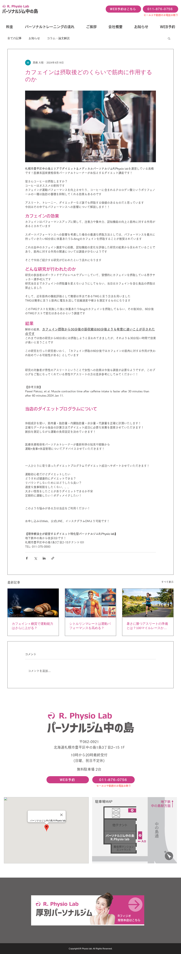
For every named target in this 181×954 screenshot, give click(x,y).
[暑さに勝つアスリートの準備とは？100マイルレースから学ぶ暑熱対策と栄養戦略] (147, 603)
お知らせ (34, 38)
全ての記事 (14, 38)
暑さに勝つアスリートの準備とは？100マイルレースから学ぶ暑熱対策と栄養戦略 (147, 626)
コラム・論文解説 (58, 38)
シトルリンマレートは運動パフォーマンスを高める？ (90, 626)
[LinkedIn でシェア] (44, 558)
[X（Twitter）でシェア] (35, 558)
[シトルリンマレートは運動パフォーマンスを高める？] (90, 603)
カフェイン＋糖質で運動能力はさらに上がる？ (32, 626)
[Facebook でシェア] (26, 558)
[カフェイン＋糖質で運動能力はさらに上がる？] (33, 603)
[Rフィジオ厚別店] (87, 910)
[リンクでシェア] (52, 558)
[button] (169, 38)
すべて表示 (167, 582)
